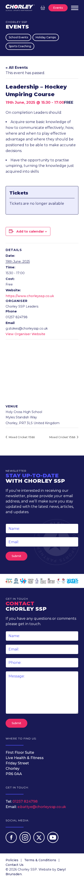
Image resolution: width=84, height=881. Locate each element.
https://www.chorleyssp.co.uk (30, 296)
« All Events (17, 67)
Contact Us (15, 865)
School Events (18, 37)
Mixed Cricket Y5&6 (21, 437)
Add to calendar (30, 231)
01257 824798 (25, 801)
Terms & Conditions (40, 860)
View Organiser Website (25, 334)
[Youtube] (52, 842)
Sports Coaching (20, 46)
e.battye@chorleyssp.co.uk (41, 807)
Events (58, 7)
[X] (39, 842)
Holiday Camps (46, 37)
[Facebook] (12, 842)
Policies (12, 860)
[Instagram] (25, 842)
